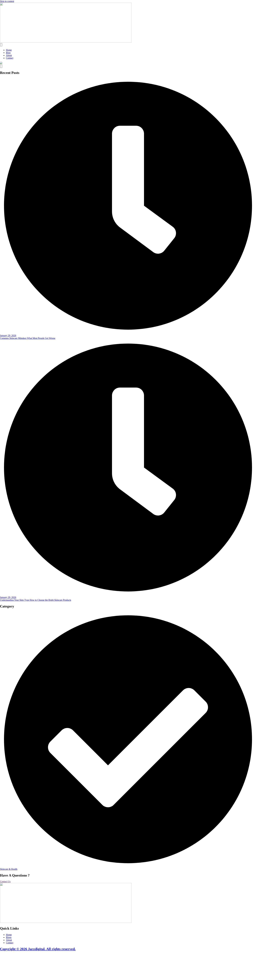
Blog (8, 52)
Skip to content (7, 1)
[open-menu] (1, 44)
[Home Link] (1, 63)
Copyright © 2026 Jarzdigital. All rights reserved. (38, 949)
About (9, 55)
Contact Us (5, 881)
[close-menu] (1, 66)
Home (9, 50)
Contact (9, 58)
